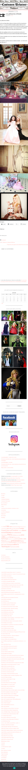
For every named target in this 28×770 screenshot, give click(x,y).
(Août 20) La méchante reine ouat (7, 590)
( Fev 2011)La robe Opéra (6, 575)
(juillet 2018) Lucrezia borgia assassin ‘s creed (10, 664)
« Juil (2, 303)
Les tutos (3, 748)
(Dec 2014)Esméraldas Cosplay (7, 628)
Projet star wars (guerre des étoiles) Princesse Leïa (17, 244)
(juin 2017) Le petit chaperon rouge (8, 679)
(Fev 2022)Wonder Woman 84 (7, 637)
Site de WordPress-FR (5, 560)
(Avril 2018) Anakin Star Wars (7, 610)
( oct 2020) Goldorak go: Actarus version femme (10, 583)
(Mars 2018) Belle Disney (6, 701)
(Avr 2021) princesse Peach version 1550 (9, 606)
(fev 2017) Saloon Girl (5, 633)
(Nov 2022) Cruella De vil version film (8, 717)
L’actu (23, 9)
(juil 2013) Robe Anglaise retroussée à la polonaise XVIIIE (12, 658)
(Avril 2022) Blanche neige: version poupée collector (11, 620)
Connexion (3, 555)
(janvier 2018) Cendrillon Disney (7, 651)
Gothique (14, 535)
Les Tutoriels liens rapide (6, 746)
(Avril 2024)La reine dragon (6, 622)
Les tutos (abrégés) (12, 9)
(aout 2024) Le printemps (6, 599)
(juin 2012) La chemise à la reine (7, 671)
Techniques (5, 547)
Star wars (4, 544)
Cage (12, 528)
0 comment (3, 240)
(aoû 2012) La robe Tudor (6, 588)
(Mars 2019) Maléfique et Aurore (7, 704)
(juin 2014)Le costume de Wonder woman (9, 673)
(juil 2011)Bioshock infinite (6, 653)
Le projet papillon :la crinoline (17, 476)
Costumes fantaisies (5, 499)
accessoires (14, 526)
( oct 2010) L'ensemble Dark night (8, 581)
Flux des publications (5, 556)
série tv (16, 544)
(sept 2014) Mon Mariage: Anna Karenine (9, 726)
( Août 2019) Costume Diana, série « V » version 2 (11, 572)
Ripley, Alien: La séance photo (7, 467)
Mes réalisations (19, 9)
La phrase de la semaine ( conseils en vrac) (9, 508)
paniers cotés (22, 539)
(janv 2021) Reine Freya (6, 644)
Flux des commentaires (5, 558)
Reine (22, 541)
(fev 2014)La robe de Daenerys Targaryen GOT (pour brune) (13, 631)
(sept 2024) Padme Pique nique (7, 737)
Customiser (20, 530)
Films (9, 535)
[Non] (26, 766)
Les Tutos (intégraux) (5, 511)
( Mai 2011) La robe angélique (7, 577)
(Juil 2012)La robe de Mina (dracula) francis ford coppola (12, 655)
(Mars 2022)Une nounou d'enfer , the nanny (10, 708)
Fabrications (4, 535)
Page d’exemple (4, 753)
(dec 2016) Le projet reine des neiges (8, 630)
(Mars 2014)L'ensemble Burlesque (8, 697)
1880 (10, 526)
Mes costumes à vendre (6, 750)
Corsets (2, 495)
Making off (3, 513)
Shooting (3, 517)
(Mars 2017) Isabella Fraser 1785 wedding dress (11, 699)
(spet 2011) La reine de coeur (7, 739)
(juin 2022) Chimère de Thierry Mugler (8, 682)
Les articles (3, 510)
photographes (9, 541)
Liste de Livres (4, 761)
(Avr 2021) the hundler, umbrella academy (9, 608)
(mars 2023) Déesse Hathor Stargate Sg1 (9, 710)
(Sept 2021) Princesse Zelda (7, 735)
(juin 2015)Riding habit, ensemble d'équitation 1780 (11, 675)
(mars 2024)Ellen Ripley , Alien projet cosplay (10, 711)
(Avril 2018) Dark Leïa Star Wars (7, 612)
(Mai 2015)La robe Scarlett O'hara (8, 686)
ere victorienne (16, 532)
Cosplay (3, 497)
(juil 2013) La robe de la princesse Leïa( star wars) (11, 657)
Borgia (5, 528)
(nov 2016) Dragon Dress (6, 715)
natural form (10, 538)
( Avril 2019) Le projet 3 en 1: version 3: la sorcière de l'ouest (13, 574)
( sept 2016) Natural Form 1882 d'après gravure (10, 586)
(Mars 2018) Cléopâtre (5, 702)
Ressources (6, 10)
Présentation (5, 9)
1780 (7, 526)
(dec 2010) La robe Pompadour (7, 626)
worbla (17, 546)
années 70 (19, 526)
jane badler (18, 535)
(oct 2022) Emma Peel (5, 721)
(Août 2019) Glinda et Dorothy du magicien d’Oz (10, 592)
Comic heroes (16, 528)
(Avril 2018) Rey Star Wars (6, 615)
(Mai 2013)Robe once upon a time (8, 684)
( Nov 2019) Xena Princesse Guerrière (8, 579)
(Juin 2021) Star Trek (5, 680)
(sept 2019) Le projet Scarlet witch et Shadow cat (11, 732)
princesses (15, 541)
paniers (16, 538)
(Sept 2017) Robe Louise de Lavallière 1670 (10, 728)
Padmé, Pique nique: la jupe (16, 485)
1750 (4, 526)
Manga (11, 537)
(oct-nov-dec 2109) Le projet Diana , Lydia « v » (10, 722)
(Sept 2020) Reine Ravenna (6, 733)
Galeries (26, 9)
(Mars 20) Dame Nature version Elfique (9, 693)
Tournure (12, 546)
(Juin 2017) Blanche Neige (6, 677)
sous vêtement (22, 542)
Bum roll (9, 528)
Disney (8, 532)
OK (14, 768)
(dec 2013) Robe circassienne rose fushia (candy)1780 (12, 624)
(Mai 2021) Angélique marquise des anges (9, 691)
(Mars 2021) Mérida (5, 706)
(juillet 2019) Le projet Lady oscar (7, 666)
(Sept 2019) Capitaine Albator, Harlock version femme (12, 730)
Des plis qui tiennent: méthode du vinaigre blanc (15, 483)
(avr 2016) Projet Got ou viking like (8, 604)
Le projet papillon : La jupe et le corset (8, 457)
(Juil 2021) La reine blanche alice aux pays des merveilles (12, 662)
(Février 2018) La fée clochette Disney (8, 639)
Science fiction (12, 542)
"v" (2, 526)
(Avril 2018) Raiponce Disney (7, 613)
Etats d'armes (4, 504)
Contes (21, 528)
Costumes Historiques (5, 501)
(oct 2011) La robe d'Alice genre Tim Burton (10, 719)
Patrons (3, 541)
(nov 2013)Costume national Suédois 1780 (9, 713)
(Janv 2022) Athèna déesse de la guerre (9, 646)
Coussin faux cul (6, 530)
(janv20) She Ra (4, 649)
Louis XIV (7, 537)
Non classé (3, 515)
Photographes (4, 755)
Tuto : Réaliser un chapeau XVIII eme (8, 242)
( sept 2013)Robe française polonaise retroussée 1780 (12, 585)
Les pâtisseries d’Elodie (13, 14)
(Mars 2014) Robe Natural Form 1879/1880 (9, 695)
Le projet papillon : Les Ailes (6, 462)
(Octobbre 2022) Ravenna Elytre (7, 724)
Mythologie (4, 539)
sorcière (18, 542)
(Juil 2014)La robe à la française (7, 660)
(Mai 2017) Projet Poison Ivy (6, 688)
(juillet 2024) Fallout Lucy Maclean (8, 668)
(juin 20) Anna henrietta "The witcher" (8, 669)
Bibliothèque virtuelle (5, 741)
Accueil (1, 9)
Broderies (3, 493)
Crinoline (15, 530)
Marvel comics (17, 537)
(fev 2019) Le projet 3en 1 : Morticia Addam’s (10, 635)
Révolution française (5, 542)
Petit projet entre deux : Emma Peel (13, 478)
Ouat (13, 538)
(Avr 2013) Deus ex (5, 601)
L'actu (12, 15)
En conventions (4, 502)
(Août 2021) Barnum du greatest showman (9, 597)
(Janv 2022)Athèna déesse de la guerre (9, 648)
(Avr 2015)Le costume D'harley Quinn (8, 602)
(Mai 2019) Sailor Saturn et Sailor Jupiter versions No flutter (13, 690)
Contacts (2, 10)
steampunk (10, 544)
